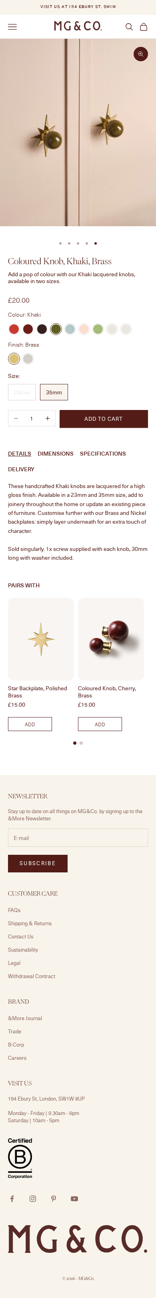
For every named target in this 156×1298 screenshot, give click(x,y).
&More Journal (25, 1018)
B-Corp (16, 1044)
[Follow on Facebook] (12, 1199)
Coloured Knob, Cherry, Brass (107, 692)
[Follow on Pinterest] (54, 1199)
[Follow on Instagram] (33, 1199)
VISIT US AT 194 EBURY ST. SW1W (78, 7)
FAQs (14, 910)
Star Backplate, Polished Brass (37, 692)
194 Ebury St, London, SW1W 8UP (46, 1098)
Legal (14, 962)
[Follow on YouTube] (74, 1199)
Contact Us (20, 936)
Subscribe (38, 863)
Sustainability (23, 949)
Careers (17, 1057)
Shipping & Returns (30, 923)
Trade (14, 1031)
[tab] (74, 743)
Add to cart (103, 418)
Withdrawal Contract (31, 976)
